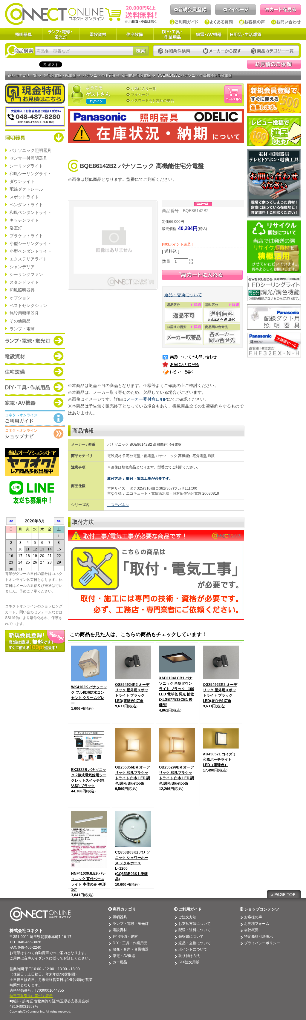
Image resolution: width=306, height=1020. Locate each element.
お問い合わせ (286, 22)
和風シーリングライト (30, 173)
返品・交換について (183, 294)
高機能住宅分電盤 (136, 75)
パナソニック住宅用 (99, 75)
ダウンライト (22, 181)
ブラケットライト (26, 235)
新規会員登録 (190, 9)
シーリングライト (26, 165)
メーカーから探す (222, 51)
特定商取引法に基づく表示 (31, 996)
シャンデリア (22, 266)
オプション (20, 297)
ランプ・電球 (22, 328)
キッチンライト (24, 220)
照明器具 (23, 34)
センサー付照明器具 (28, 158)
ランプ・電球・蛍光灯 (60, 34)
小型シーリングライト (30, 243)
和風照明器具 (22, 290)
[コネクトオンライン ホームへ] (81, 13)
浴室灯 (16, 228)
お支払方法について (194, 924)
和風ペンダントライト (30, 212)
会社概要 (251, 930)
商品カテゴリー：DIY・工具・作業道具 (35, 387)
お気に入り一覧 (143, 89)
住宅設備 (134, 34)
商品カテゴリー (126, 909)
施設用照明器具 (24, 313)
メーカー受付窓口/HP (146, 399)
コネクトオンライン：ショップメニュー (35, 433)
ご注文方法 (187, 917)
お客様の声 (252, 22)
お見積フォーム (256, 924)
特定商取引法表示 (258, 936)
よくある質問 (218, 22)
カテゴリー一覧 (272, 51)
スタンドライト (24, 282)
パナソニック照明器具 (30, 150)
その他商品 (20, 321)
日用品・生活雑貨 (245, 34)
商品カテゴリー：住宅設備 (35, 371)
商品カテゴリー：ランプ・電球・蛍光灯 (35, 340)
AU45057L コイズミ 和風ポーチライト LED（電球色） (219, 759)
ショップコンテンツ (261, 909)
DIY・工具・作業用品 (171, 34)
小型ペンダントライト (30, 251)
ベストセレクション (28, 305)
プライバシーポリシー (262, 943)
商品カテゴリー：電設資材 (35, 356)
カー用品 (120, 962)
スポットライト (24, 197)
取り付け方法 (189, 956)
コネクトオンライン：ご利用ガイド (35, 418)
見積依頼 (274, 64)
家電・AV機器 (208, 34)
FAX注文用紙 (188, 962)
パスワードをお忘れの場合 (152, 100)
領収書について (191, 936)
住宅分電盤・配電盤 (60, 75)
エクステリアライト (28, 259)
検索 (141, 50)
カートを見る (280, 9)
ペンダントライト (26, 204)
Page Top (284, 894)
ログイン (96, 101)
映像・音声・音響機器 (131, 949)
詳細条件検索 (175, 51)
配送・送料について (194, 930)
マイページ (235, 9)
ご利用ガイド (183, 22)
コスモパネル (118, 505)
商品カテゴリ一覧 (22, 75)
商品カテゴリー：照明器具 (35, 137)
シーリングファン (26, 274)
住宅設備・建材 (125, 936)
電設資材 (97, 34)
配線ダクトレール (26, 189)
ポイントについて (192, 949)
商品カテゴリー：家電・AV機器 (35, 402)
